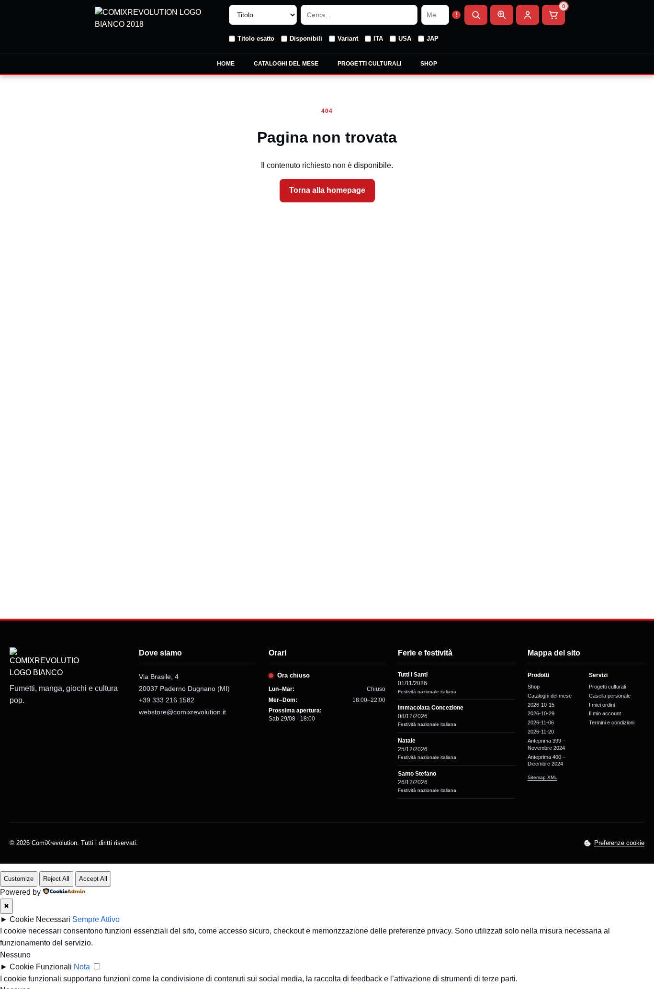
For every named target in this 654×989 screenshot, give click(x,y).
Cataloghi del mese (286, 63)
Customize (19, 878)
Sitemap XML (542, 777)
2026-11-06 (541, 722)
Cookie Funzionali (41, 967)
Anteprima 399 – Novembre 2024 (546, 744)
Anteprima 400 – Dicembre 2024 (546, 760)
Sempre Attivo (96, 919)
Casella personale (610, 696)
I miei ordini (602, 705)
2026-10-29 (541, 713)
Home (225, 63)
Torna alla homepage (327, 190)
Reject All (56, 878)
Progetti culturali (369, 63)
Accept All (93, 878)
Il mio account (605, 713)
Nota (82, 967)
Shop (428, 63)
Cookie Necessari (40, 919)
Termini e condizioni (611, 722)
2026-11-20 (541, 731)
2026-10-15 (541, 705)
